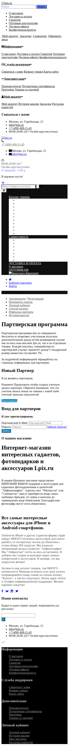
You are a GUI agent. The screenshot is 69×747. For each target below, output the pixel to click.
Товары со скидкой (27, 89)
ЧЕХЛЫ (21, 220)
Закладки (45, 103)
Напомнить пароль (21, 302)
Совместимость (18, 236)
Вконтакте (32, 273)
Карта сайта (51, 71)
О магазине (16, 13)
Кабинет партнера (20, 282)
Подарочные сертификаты (38, 86)
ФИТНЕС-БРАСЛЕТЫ (30, 226)
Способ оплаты (18, 308)
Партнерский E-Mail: (14, 422)
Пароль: (6, 426)
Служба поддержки (17, 64)
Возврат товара (33, 71)
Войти (13, 286)
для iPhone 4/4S (25, 256)
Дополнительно (14, 78)
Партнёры (7, 89)
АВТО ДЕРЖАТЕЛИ (29, 213)
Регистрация (35, 298)
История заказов (28, 103)
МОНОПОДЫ (25, 223)
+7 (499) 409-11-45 (20, 128)
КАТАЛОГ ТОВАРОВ (30, 200)
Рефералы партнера (21, 311)
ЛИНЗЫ (21, 203)
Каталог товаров (19, 196)
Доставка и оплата (20, 16)
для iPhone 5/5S (25, 253)
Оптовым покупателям (23, 23)
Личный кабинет (19, 305)
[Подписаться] (3, 619)
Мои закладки (17, 739)
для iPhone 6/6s (25, 250)
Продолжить (9, 400)
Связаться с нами (12, 71)
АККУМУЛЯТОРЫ (28, 206)
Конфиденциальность (22, 29)
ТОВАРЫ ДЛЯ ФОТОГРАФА (35, 233)
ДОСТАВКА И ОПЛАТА (25, 263)
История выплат (19, 315)
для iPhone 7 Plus (26, 243)
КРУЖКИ (22, 216)
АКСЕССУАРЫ (26, 210)
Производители (11, 86)
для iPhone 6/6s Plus (28, 246)
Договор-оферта (19, 26)
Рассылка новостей (21, 742)
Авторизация (17, 298)
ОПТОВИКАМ (18, 269)
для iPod (21, 259)
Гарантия (14, 19)
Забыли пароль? (57, 426)
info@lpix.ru (16, 124)
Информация (13, 46)
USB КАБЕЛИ (25, 230)
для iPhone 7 (23, 240)
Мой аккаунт (12, 96)
